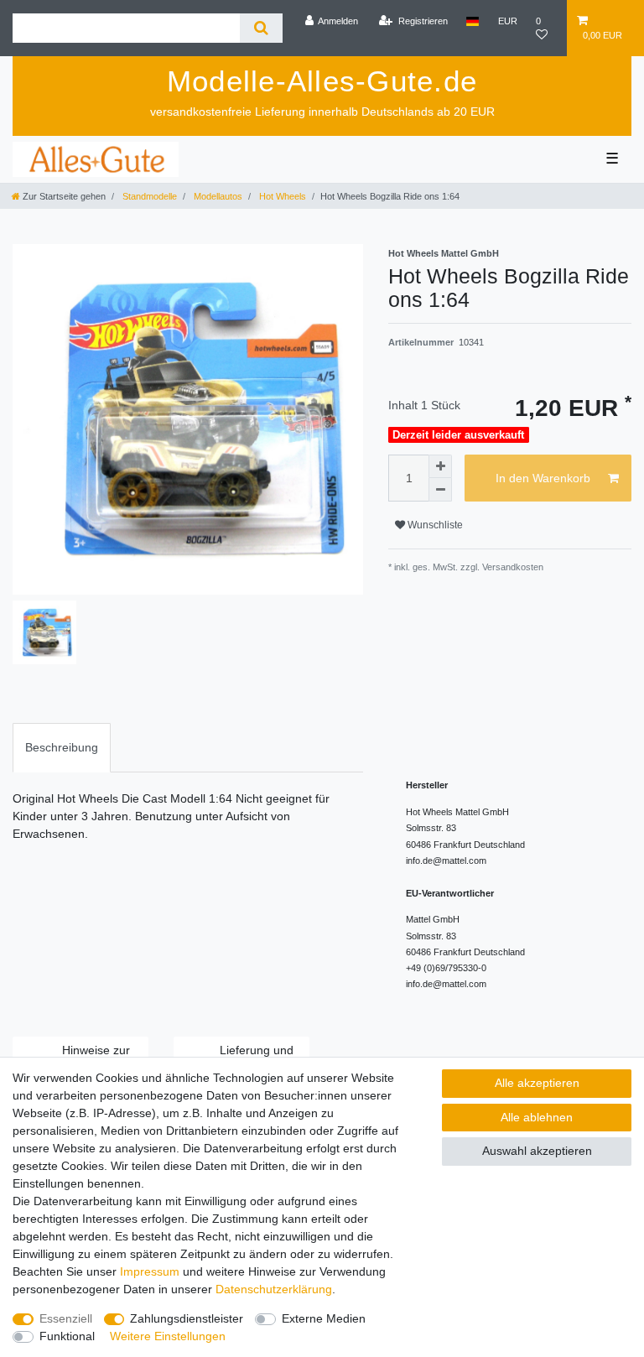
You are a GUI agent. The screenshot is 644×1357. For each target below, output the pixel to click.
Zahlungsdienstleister (186, 1318)
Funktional (67, 1336)
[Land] (472, 21)
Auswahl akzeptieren (537, 1150)
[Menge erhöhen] (440, 466)
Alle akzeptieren (537, 1082)
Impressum (149, 1271)
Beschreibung (61, 747)
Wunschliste (434, 525)
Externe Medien (324, 1318)
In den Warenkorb (543, 478)
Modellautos (216, 196)
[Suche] (261, 28)
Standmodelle (148, 196)
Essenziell (65, 1318)
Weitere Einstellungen (168, 1336)
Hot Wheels (281, 196)
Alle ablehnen (537, 1117)
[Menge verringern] (440, 490)
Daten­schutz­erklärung (274, 1289)
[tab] (62, 747)
